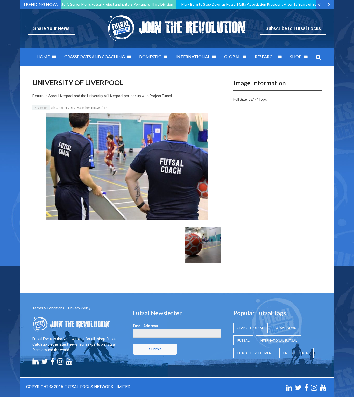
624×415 (256, 99)
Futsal (243, 340)
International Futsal (278, 340)
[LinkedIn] (35, 363)
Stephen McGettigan (93, 108)
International (193, 56)
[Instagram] (60, 363)
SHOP (295, 56)
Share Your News (51, 28)
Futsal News (285, 328)
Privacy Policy (79, 308)
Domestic (150, 56)
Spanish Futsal (250, 328)
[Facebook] (53, 363)
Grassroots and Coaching (94, 56)
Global (232, 56)
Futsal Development (255, 353)
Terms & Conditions (48, 308)
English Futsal (296, 353)
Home (43, 56)
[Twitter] (44, 363)
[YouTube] (69, 363)
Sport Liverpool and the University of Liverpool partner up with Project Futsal (110, 96)
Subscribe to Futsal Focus (293, 28)
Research (265, 56)
